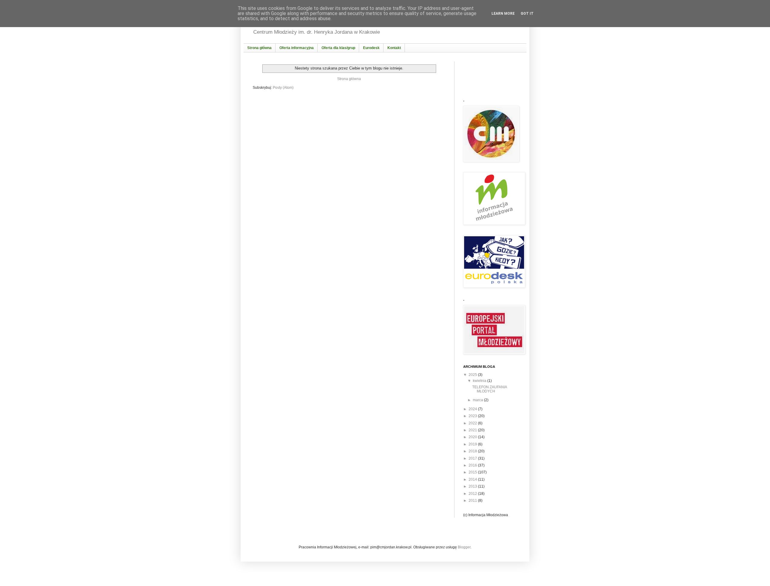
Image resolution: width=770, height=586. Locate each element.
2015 (473, 472)
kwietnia (480, 381)
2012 (473, 493)
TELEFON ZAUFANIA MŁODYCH (489, 389)
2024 (473, 409)
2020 (473, 437)
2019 (473, 444)
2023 (473, 416)
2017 (473, 458)
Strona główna (349, 79)
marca (478, 400)
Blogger (464, 547)
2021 (473, 430)
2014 (473, 479)
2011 (473, 500)
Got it (527, 13)
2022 (473, 423)
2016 (473, 465)
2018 (473, 451)
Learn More (503, 13)
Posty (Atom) (283, 87)
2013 (473, 486)
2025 (473, 375)
